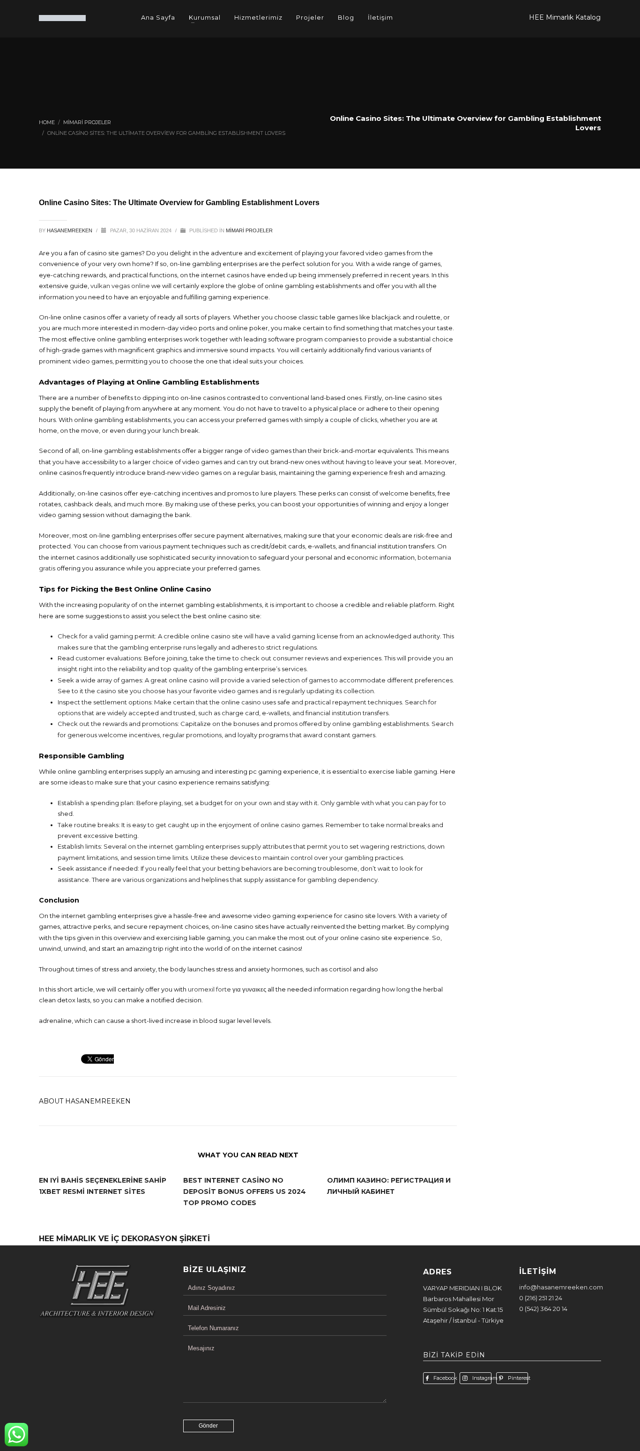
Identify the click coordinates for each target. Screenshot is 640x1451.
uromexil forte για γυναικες (227, 989)
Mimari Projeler (249, 230)
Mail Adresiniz (207, 1307)
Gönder (208, 1425)
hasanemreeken (70, 230)
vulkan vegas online (120, 285)
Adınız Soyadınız (211, 1287)
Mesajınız (201, 1348)
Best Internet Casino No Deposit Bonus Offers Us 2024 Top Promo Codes (244, 1191)
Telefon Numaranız (213, 1328)
